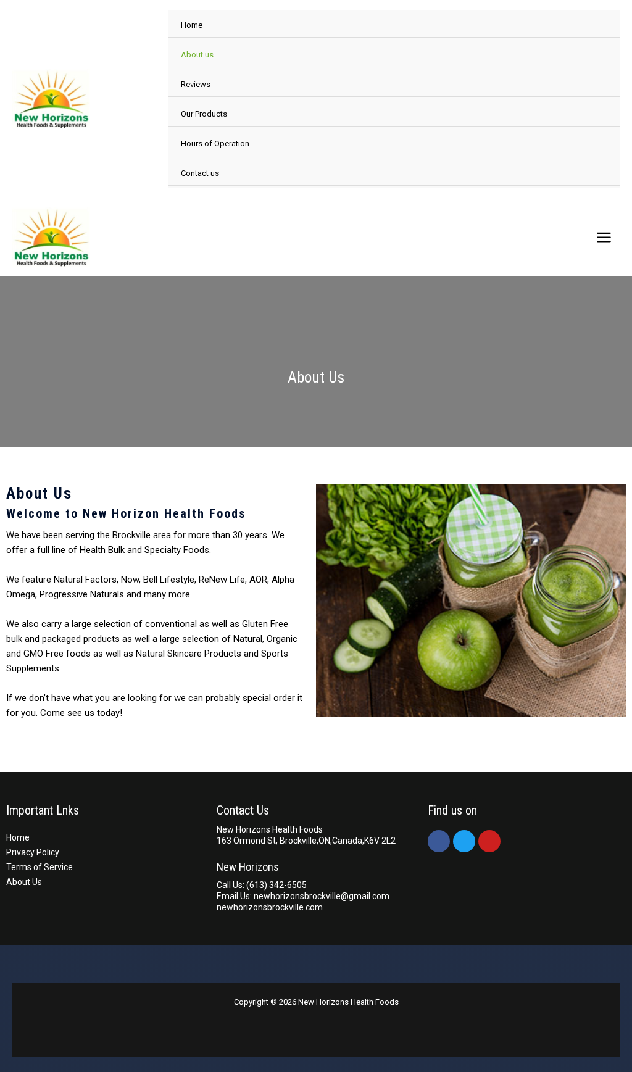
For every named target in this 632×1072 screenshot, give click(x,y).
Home (191, 25)
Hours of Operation (215, 143)
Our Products (204, 113)
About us (197, 54)
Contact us (200, 173)
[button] (328, 600)
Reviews (195, 84)
